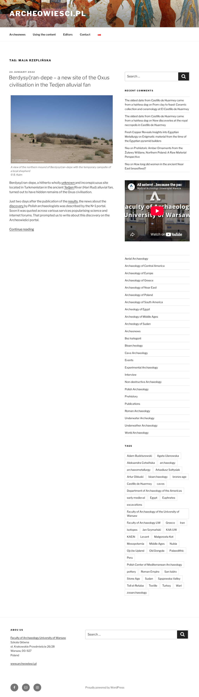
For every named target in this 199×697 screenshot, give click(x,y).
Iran (182, 522)
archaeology (167, 462)
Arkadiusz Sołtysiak (167, 469)
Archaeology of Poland (139, 294)
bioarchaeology (158, 476)
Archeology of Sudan (138, 323)
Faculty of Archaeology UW (144, 522)
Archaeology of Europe (139, 273)
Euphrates (168, 497)
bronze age (179, 476)
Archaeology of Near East (141, 287)
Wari (179, 585)
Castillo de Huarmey (139, 483)
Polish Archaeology (136, 389)
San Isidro (170, 571)
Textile (153, 585)
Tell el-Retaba (135, 585)
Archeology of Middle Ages (141, 316)
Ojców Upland (135, 550)
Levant (144, 536)
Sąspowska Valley (169, 578)
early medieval (136, 497)
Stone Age (133, 578)
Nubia (173, 543)
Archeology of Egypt (137, 309)
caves (160, 483)
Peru (130, 557)
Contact (85, 34)
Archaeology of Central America (145, 265)
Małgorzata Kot (163, 536)
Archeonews (17, 34)
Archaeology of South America (144, 302)
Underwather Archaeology (141, 425)
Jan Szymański (151, 529)
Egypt (153, 497)
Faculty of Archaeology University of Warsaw (38, 637)
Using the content (44, 34)
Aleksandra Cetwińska (141, 462)
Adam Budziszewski (139, 455)
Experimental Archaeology (141, 367)
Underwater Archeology (139, 418)
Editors (67, 34)
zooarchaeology (137, 592)
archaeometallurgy (138, 469)
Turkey (166, 585)
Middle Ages (157, 543)
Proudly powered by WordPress (104, 687)
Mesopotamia (135, 543)
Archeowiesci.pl (47, 13)
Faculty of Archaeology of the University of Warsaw (153, 513)
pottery (131, 571)
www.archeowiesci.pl (23, 663)
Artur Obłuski (135, 476)
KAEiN (131, 536)
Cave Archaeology (136, 353)
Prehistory (131, 396)
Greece (170, 522)
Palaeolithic (176, 550)
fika (127, 148)
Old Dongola (156, 550)
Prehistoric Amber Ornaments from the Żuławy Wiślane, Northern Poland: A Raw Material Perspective (155, 152)
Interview (130, 374)
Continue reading (21, 229)
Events (129, 360)
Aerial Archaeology (136, 258)
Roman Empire (150, 571)
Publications (132, 403)
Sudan (149, 578)
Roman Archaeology (137, 411)
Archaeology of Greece (139, 280)
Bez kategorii (133, 338)
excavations (134, 504)
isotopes (132, 529)
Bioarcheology (134, 345)
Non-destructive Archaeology (143, 381)
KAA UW (171, 529)
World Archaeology (136, 432)
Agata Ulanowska (168, 455)
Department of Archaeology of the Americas (154, 490)
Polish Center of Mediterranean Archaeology (154, 564)
